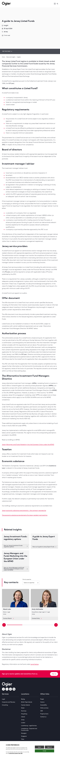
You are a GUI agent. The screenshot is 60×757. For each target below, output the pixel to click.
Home (3, 57)
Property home (44, 714)
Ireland (23, 716)
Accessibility (43, 705)
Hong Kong (24, 714)
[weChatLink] (14, 689)
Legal (3, 699)
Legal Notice (35, 664)
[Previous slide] (4, 625)
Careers (42, 702)
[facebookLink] (3, 689)
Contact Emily (36, 618)
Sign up (54, 674)
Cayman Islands (25, 705)
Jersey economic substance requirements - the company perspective (24, 510)
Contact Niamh (7, 618)
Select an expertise (29, 582)
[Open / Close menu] (55, 3)
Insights (19, 57)
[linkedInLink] (10, 689)
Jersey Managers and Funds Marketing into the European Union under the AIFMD (28, 444)
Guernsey (23, 711)
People (42, 699)
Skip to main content (9, 1)
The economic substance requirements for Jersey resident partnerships (24, 515)
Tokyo (22, 739)
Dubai (22, 708)
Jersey (22, 719)
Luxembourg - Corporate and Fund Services (29, 729)
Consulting (5, 705)
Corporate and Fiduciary (8, 702)
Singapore (24, 736)
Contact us (43, 716)
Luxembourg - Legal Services (29, 725)
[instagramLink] (6, 689)
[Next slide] (56, 625)
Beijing (23, 699)
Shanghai (23, 733)
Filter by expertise (27, 579)
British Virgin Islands (26, 702)
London (23, 722)
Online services (44, 708)
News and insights (10, 57)
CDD (41, 711)
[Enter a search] (57, 3)
